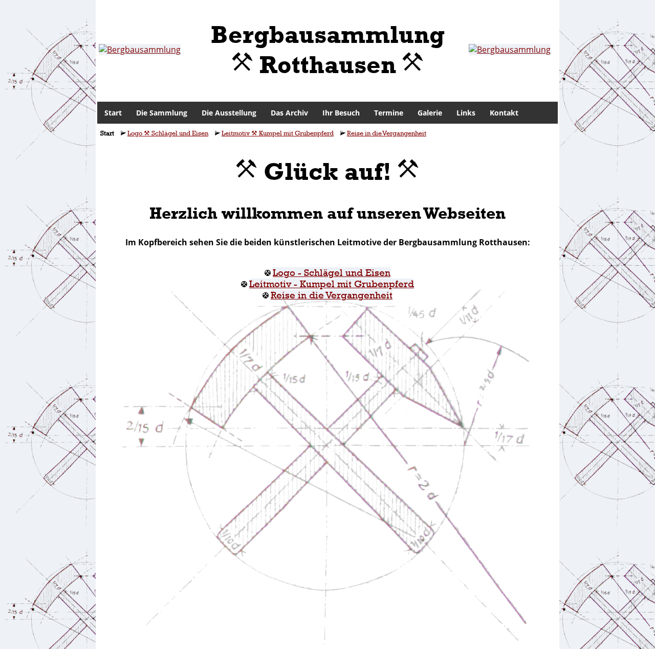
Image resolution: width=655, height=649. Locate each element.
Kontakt (504, 113)
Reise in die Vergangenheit (386, 133)
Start (113, 113)
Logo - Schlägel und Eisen (331, 272)
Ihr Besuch (341, 113)
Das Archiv (289, 113)
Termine (388, 113)
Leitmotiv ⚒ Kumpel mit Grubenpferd (278, 133)
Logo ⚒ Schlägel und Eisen (167, 133)
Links (465, 113)
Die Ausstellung (229, 113)
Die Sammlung (161, 113)
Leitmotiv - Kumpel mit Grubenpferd (331, 284)
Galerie (430, 113)
